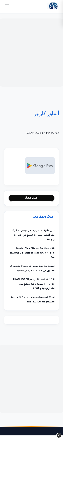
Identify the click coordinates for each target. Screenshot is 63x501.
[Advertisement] (31, 52)
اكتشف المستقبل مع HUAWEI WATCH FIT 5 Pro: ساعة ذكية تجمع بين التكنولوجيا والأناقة (32, 284)
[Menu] (7, 6)
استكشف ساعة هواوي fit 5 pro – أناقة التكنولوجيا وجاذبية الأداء (32, 299)
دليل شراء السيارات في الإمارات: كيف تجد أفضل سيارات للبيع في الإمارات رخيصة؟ (33, 235)
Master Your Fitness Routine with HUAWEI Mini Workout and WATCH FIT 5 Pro (32, 253)
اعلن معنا (31, 198)
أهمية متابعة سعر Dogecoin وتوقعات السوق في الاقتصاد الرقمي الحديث (32, 268)
